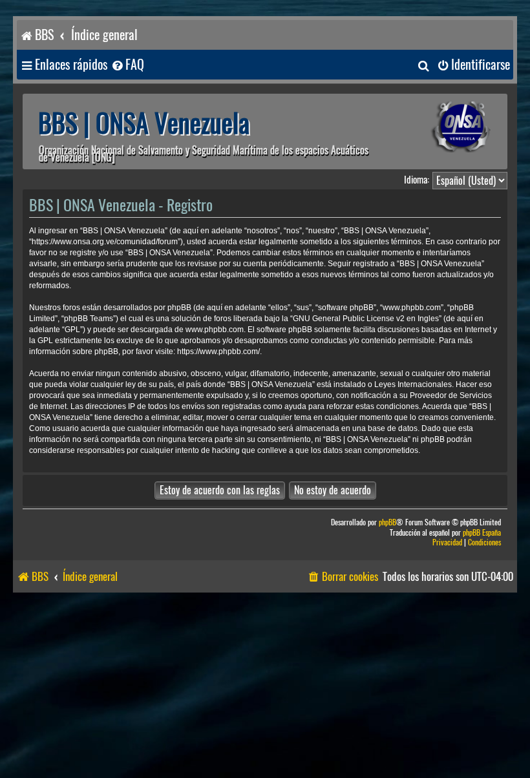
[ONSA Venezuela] (442, 127)
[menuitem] (127, 64)
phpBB (387, 522)
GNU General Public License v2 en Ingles (366, 318)
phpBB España (482, 533)
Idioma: (416, 179)
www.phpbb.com (215, 329)
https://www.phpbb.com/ (218, 351)
